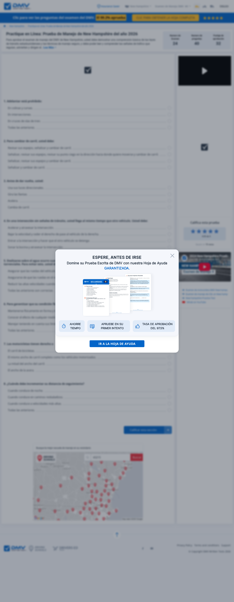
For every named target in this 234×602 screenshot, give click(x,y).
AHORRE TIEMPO (75, 326)
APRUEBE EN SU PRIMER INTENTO (112, 326)
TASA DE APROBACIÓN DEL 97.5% (157, 326)
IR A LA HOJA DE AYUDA (117, 344)
